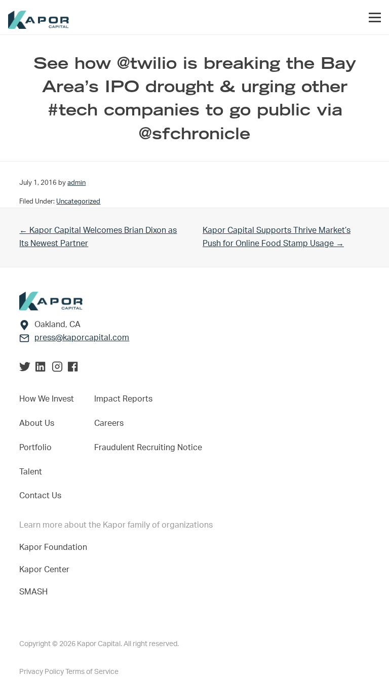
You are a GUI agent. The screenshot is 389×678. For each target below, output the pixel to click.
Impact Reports (123, 399)
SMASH (33, 592)
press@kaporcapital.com (81, 338)
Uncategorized (78, 201)
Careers (109, 423)
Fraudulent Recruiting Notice (148, 448)
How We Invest (46, 399)
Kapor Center (46, 570)
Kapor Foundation (55, 547)
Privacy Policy (42, 671)
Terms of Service (92, 671)
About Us (36, 423)
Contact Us (40, 496)
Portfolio (35, 448)
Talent (30, 472)
